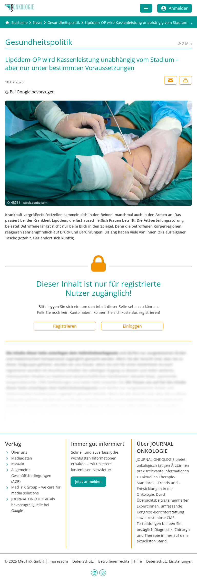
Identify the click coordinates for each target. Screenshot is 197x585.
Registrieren (65, 326)
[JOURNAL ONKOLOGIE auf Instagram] (102, 572)
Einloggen (132, 326)
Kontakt (17, 463)
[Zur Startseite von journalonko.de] (19, 8)
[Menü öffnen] (146, 8)
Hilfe (138, 561)
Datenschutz (83, 561)
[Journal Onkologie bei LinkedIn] (94, 572)
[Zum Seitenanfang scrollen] (188, 576)
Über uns (19, 452)
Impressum (58, 561)
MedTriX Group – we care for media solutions (36, 490)
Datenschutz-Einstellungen (169, 561)
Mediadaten (21, 458)
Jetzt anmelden (88, 481)
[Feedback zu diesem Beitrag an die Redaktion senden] (185, 80)
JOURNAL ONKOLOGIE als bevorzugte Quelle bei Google (33, 504)
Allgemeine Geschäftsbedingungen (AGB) (31, 475)
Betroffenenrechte (114, 561)
